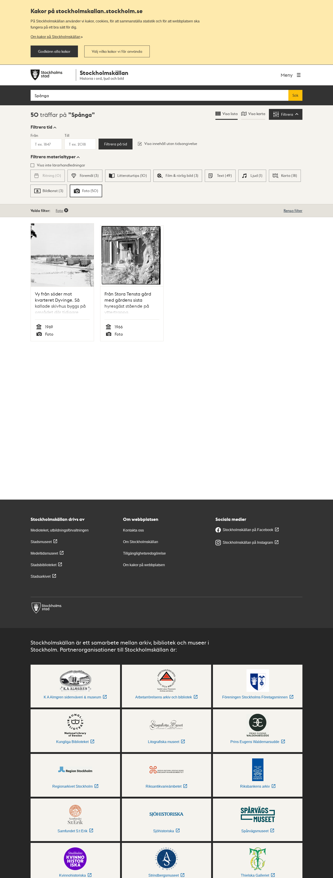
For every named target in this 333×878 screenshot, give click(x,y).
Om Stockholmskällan (140, 542)
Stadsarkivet (41, 576)
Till (67, 135)
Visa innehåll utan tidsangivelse (170, 143)
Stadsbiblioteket (43, 565)
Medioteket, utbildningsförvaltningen (60, 530)
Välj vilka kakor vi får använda (117, 51)
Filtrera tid (41, 127)
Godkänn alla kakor (54, 51)
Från (34, 135)
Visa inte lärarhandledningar (61, 165)
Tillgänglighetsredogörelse (144, 553)
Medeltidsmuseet (44, 553)
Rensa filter (293, 210)
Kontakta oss (133, 530)
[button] (43, 127)
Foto (59, 210)
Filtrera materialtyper (53, 157)
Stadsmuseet (41, 542)
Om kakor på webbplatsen (144, 565)
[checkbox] (85, 176)
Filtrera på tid (115, 144)
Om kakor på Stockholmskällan (55, 37)
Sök (295, 95)
